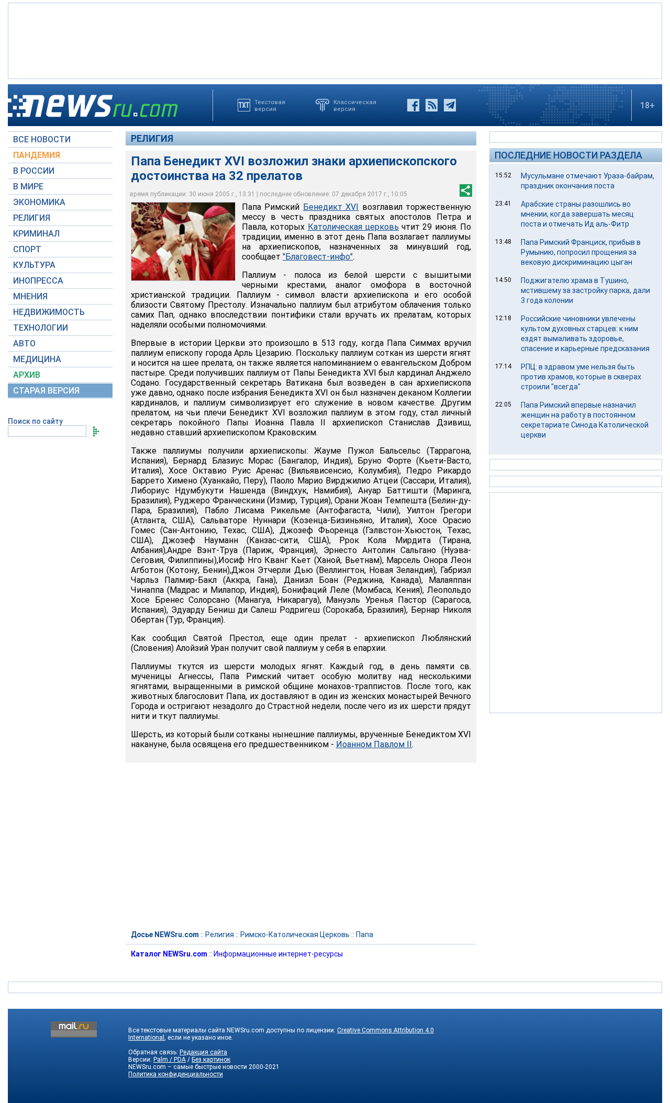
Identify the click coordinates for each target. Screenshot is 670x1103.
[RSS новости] (432, 105)
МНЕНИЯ (30, 296)
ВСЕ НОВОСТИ (42, 139)
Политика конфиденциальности (175, 1074)
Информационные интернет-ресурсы (278, 954)
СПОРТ (27, 249)
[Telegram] (450, 105)
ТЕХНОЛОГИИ (40, 328)
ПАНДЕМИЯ (36, 155)
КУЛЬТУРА (34, 265)
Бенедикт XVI (331, 207)
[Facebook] (413, 105)
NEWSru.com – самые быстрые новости (187, 1067)
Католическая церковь (353, 227)
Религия (152, 138)
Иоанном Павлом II (374, 744)
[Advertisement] (335, 39)
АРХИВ (26, 375)
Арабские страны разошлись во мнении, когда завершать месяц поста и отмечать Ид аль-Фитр (577, 214)
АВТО (24, 343)
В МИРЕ (28, 187)
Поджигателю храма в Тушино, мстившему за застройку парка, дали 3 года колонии (585, 290)
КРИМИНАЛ (36, 234)
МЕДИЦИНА (37, 359)
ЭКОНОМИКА (39, 202)
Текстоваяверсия (269, 105)
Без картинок (211, 1059)
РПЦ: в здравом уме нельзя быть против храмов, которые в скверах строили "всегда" (581, 377)
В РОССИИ (33, 171)
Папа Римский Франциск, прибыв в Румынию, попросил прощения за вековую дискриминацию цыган (581, 252)
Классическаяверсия (354, 105)
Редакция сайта (203, 1052)
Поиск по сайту (35, 421)
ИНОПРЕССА (38, 281)
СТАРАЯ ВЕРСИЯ (46, 391)
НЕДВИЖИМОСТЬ (49, 312)
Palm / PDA (169, 1059)
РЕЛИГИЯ (31, 218)
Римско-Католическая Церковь (295, 934)
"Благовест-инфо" (318, 257)
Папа (364, 934)
